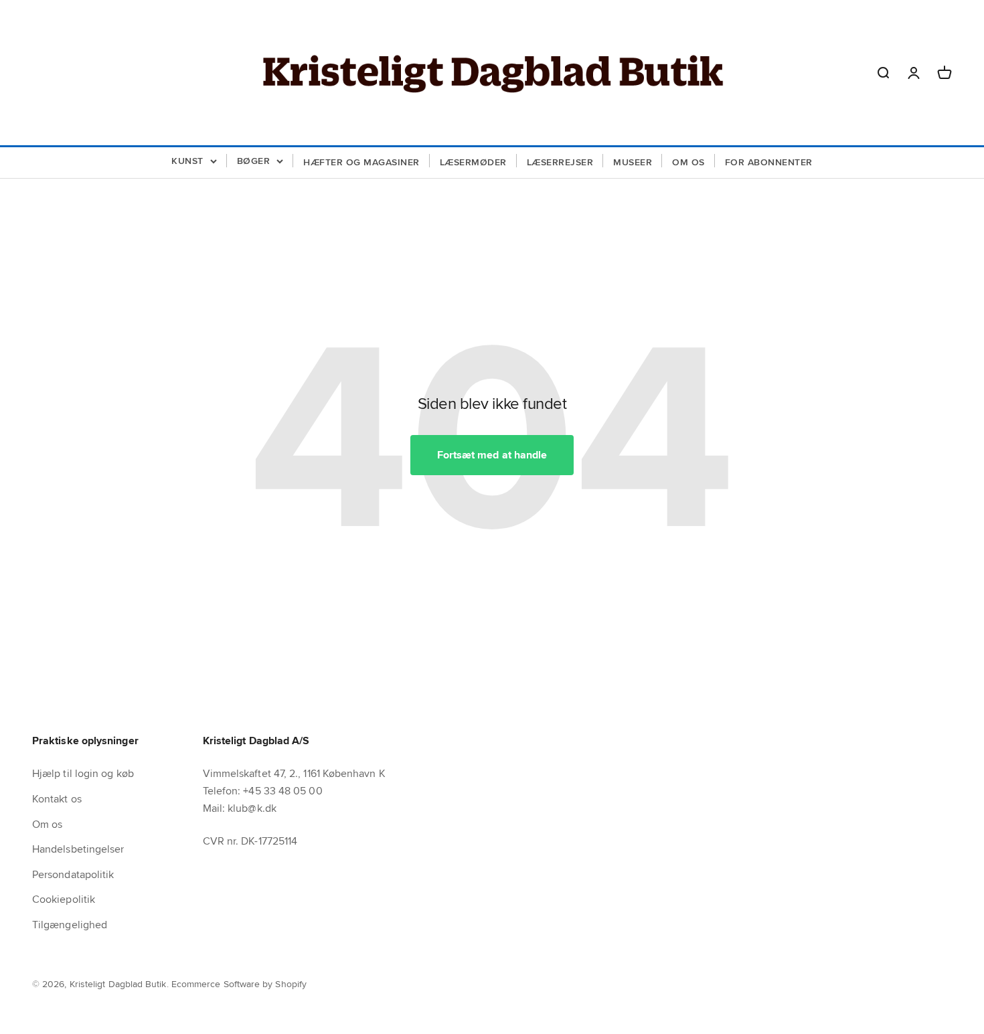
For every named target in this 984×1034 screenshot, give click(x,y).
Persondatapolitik (73, 874)
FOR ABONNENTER (769, 162)
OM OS (688, 162)
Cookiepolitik (63, 899)
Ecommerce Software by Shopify (239, 983)
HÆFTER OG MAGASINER (361, 162)
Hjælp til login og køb (83, 773)
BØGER (253, 160)
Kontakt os (57, 798)
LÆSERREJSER (560, 162)
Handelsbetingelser (78, 849)
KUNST (187, 160)
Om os (47, 824)
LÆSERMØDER (473, 162)
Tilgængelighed (69, 924)
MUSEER (632, 162)
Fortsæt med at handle (492, 454)
